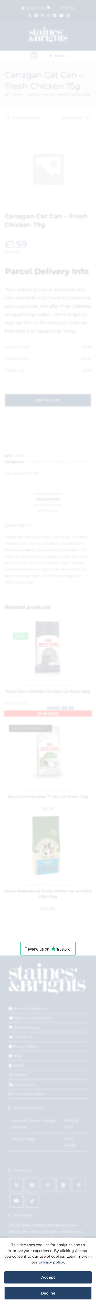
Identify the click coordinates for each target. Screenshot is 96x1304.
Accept (48, 1277)
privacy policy (51, 1262)
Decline (48, 1293)
